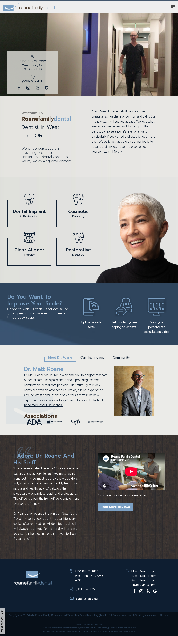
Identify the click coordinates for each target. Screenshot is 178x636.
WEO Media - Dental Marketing (81, 615)
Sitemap (164, 615)
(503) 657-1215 (32, 81)
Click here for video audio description (123, 495)
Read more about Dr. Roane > (43, 405)
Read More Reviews (115, 506)
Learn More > (113, 151)
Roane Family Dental (46, 615)
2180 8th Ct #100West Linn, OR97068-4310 (33, 65)
